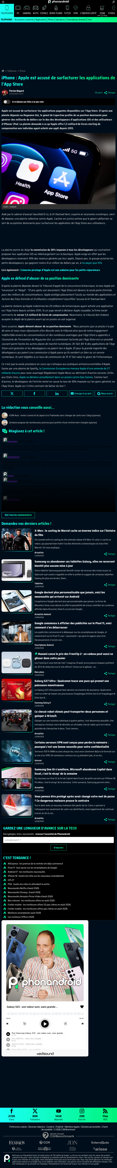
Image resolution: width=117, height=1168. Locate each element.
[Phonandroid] (7, 1158)
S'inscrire (58, 848)
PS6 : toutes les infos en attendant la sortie (29, 884)
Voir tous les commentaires (18, 515)
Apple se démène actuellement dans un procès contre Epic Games (56, 377)
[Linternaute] (100, 1142)
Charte (105, 1127)
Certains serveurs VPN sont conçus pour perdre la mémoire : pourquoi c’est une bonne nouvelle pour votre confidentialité (72, 744)
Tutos (67, 13)
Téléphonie (7, 13)
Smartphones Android (76, 19)
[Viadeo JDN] (72, 1149)
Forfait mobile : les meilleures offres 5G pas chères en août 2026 (39, 904)
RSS (105, 1117)
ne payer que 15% (92, 263)
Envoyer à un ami (82, 393)
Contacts (50, 1127)
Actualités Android (43, 614)
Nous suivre (107, 393)
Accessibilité (47, 1129)
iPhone (51, 19)
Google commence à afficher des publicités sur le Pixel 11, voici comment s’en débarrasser (73, 625)
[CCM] (44, 1143)
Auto (36, 13)
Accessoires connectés (24, 19)
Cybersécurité (88, 13)
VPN (75, 13)
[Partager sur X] (12, 393)
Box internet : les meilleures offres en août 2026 (31, 900)
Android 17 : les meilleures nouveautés (26, 871)
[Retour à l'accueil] (58, 1)
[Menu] (3, 2)
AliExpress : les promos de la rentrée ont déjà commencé (35, 863)
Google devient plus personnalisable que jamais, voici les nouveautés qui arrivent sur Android (70, 594)
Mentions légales (72, 1127)
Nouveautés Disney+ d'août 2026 (24, 892)
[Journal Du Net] (72, 1143)
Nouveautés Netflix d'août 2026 (23, 888)
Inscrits (81, 1117)
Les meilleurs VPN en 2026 (21, 917)
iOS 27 (11, 880)
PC (18, 13)
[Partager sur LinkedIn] (56, 393)
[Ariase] (100, 1149)
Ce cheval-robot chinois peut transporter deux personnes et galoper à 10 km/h (71, 713)
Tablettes (39, 583)
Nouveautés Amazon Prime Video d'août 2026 (30, 896)
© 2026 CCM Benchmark (64, 1129)
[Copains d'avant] (44, 1149)
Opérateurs (60, 19)
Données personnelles (91, 1127)
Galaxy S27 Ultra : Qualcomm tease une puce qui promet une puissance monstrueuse (72, 683)
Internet (38, 760)
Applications (41, 19)
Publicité (59, 1127)
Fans (11, 1117)
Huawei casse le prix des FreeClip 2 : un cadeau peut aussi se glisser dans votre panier (74, 656)
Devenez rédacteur (37, 1127)
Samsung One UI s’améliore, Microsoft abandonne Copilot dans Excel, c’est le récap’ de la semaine (73, 771)
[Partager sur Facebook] (34, 393)
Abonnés (58, 1117)
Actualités (39, 552)
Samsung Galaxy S (43, 702)
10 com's (99, 92)
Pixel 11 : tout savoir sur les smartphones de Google (32, 867)
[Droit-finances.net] (17, 1149)
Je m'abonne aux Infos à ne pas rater (28, 101)
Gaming (27, 13)
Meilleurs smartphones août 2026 (24, 912)
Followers (35, 1117)
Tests (89, 19)
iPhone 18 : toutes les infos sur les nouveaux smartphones (36, 875)
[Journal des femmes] (17, 1143)
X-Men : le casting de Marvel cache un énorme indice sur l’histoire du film (75, 532)
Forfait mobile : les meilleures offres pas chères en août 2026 (37, 908)
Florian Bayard (16, 91)
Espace (44, 13)
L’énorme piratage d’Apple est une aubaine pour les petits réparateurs (60, 270)
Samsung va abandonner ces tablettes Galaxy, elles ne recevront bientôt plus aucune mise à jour (75, 563)
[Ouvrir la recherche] (113, 2)
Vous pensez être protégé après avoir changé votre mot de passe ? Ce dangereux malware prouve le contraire (75, 798)
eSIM (101, 14)
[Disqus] (58, 474)
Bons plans (56, 13)
